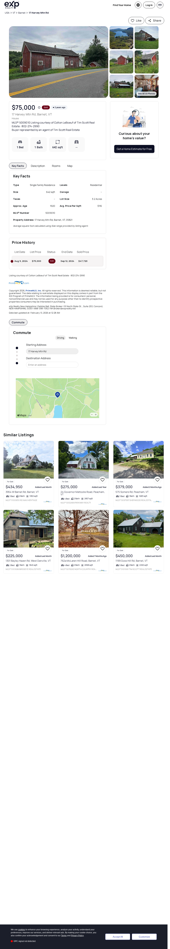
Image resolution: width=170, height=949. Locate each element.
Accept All (118, 936)
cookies (21, 929)
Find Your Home (122, 5)
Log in (149, 5)
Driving (60, 337)
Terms (64, 935)
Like (139, 20)
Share (157, 20)
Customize (144, 936)
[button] (58, 62)
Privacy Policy (77, 935)
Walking (73, 337)
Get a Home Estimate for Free (134, 149)
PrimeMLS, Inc (33, 290)
